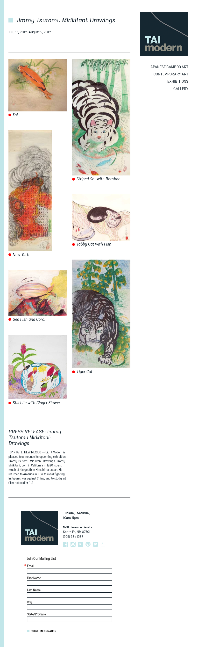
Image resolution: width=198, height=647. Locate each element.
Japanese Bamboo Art (168, 67)
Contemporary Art (171, 74)
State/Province (36, 614)
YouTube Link (80, 544)
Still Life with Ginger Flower (36, 403)
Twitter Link (95, 544)
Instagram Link (73, 544)
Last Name (34, 590)
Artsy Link (103, 544)
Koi (15, 115)
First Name (34, 578)
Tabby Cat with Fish (93, 245)
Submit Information (43, 631)
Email (30, 566)
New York (20, 255)
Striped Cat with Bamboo (97, 179)
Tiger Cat (83, 372)
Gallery (180, 89)
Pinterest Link (88, 544)
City (29, 602)
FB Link (65, 544)
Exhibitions (177, 81)
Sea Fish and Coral (28, 320)
